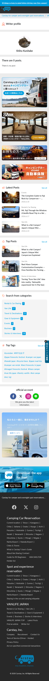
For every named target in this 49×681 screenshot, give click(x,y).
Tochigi (38, 530)
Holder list (11, 561)
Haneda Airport (26, 542)
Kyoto (20, 538)
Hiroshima (11, 538)
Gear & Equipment (11, 318)
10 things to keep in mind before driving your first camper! (24, 3)
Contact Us (35, 635)
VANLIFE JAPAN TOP (16, 620)
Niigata (36, 538)
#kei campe (35, 373)
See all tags (42, 346)
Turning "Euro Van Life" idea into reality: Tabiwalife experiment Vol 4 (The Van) (33, 282)
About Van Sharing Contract (18, 553)
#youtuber (8, 353)
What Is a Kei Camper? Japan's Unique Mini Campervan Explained (31, 226)
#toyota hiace (22, 361)
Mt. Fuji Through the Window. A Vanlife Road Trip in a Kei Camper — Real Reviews (34, 212)
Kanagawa (34, 523)
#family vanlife (23, 373)
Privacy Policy (12, 642)
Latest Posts (33, 620)
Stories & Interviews (12, 333)
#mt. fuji (7, 377)
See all (44, 188)
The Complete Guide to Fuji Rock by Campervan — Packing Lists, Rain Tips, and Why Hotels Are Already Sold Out (34, 197)
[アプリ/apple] (13, 485)
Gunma (30, 530)
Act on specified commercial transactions (23, 646)
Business (8, 328)
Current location (13, 523)
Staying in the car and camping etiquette (23, 599)
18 (24, 333)
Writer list (25, 624)
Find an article (12, 624)
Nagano (39, 534)
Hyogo (33, 527)
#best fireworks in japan (31, 365)
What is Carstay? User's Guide (19, 550)
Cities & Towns (13, 546)
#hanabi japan (10, 361)
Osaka (25, 527)
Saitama (17, 527)
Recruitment (23, 635)
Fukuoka (10, 530)
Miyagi (28, 538)
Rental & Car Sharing (12, 303)
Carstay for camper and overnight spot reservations (23, 16)
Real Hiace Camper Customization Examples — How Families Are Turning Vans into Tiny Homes (33, 268)
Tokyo (25, 523)
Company (11, 635)
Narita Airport (12, 542)
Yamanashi (19, 534)
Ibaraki (9, 534)
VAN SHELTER (35, 557)
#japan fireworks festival (14, 357)
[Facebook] (14, 507)
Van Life (7, 308)
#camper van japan (33, 357)
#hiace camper (34, 369)
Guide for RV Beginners (16, 557)
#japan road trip (35, 361)
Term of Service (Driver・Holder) (20, 638)
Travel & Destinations (13, 313)
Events (7, 323)
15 (25, 313)
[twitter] (26, 507)
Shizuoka (29, 534)
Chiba (9, 527)
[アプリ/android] (35, 485)
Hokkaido (20, 530)
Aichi (41, 527)
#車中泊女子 (19, 353)
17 (14, 308)
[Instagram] (36, 507)
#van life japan (10, 373)
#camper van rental (12, 365)
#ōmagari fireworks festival (15, 369)
